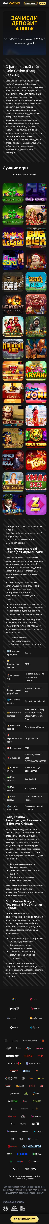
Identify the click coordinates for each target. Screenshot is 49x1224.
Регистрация (31, 3)
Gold (11, 3)
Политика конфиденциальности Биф (24, 1176)
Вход (42, 3)
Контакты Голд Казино (24, 1178)
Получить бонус (24, 1219)
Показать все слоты (24, 174)
